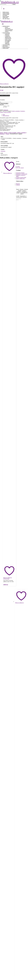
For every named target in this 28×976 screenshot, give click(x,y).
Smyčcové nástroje (9, 29)
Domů (1, 132)
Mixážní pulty (8, 37)
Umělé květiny (5, 17)
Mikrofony (7, 43)
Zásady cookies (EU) (20, 178)
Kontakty (18, 166)
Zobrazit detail (6, 578)
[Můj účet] (4, 7)
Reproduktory (8, 40)
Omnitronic (3, 151)
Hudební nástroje (6, 12)
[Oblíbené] (4, 6)
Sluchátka (7, 42)
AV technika (5, 15)
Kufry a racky (8, 39)
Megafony (7, 34)
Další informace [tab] (6, 115)
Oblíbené (18, 184)
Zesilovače (7, 33)
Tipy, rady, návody (6, 18)
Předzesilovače (8, 38)
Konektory (23, 111)
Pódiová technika (6, 16)
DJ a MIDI (7, 41)
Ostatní (1, 112)
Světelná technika (6, 14)
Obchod (5, 132)
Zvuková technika (6, 13)
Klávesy (7, 31)
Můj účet (18, 183)
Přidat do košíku (4, 103)
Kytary (6, 27)
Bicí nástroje (7, 28)
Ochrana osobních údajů (21, 177)
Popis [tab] (4, 114)
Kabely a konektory (16, 111)
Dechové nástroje (8, 30)
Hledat (14, 4)
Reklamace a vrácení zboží (21, 174)
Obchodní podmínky (20, 172)
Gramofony (7, 36)
